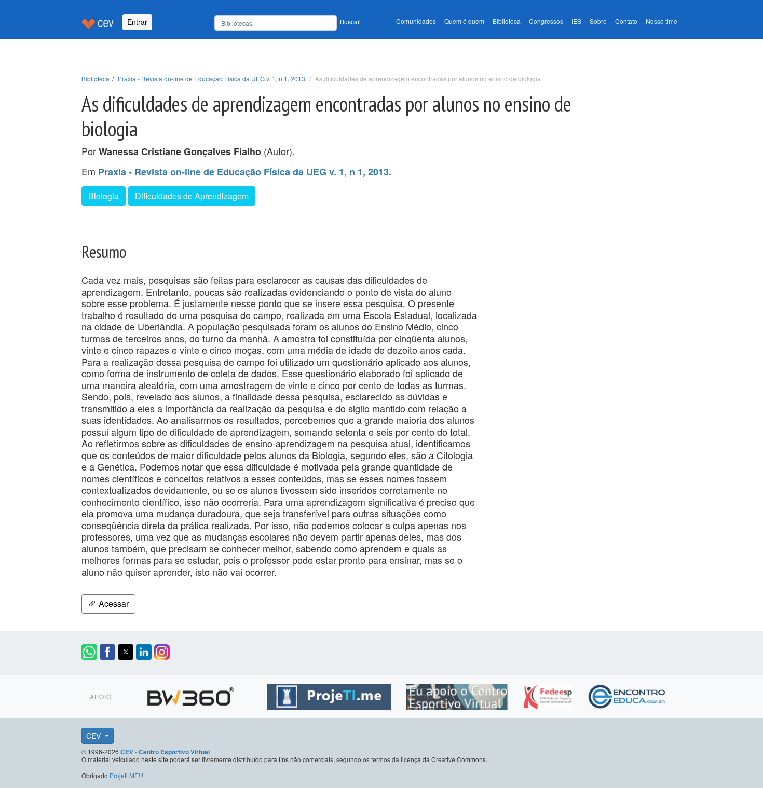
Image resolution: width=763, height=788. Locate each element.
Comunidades (416, 21)
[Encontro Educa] (627, 694)
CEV (94, 735)
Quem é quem (464, 21)
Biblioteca (507, 21)
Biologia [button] (103, 196)
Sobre (598, 21)
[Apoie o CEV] (458, 694)
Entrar (137, 22)
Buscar (350, 21)
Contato (626, 21)
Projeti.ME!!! (126, 775)
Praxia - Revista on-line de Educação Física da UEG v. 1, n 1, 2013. (212, 78)
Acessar (113, 604)
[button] (89, 652)
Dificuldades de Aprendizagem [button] (192, 196)
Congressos (546, 21)
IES (576, 21)
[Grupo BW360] (191, 694)
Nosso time (661, 21)
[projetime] (330, 694)
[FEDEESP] (548, 694)
